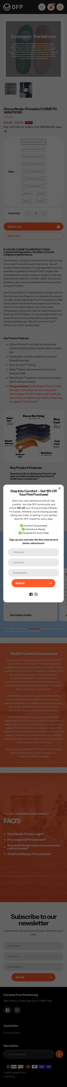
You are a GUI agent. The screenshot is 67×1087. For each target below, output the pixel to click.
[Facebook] (31, 594)
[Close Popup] (60, 488)
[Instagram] (36, 594)
